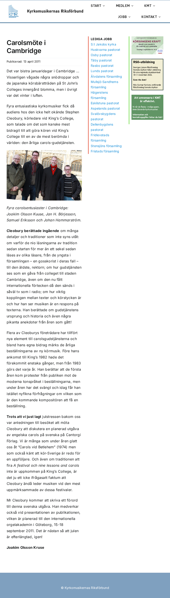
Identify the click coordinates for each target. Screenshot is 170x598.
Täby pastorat (101, 60)
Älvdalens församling (106, 76)
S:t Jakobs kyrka (103, 44)
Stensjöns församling (106, 146)
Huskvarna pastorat (105, 49)
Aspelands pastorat (105, 108)
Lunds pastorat (102, 71)
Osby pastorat (101, 55)
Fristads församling (105, 151)
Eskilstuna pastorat (105, 103)
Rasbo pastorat (102, 65)
